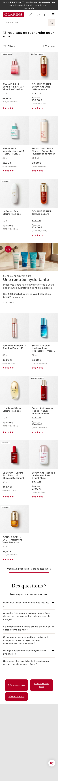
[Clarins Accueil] (13, 14)
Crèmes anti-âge (16, 685)
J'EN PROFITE (9, 302)
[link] (29, 275)
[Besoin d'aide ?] (52, 763)
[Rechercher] (51, 22)
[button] (29, 604)
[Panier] (45, 15)
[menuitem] (31, 15)
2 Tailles (36, 417)
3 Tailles (36, 93)
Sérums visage (16, 696)
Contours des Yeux (41, 685)
